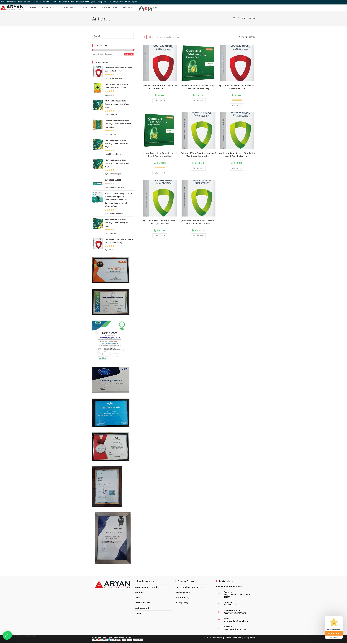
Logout (138, 613)
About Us (46, 2)
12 (246, 37)
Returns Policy (182, 597)
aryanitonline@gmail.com (236, 621)
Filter (128, 54)
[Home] (234, 18)
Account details (142, 602)
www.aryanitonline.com (235, 629)
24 (250, 37)
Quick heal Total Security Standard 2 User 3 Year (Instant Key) (198, 154)
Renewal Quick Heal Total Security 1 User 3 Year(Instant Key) (159, 154)
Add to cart (160, 100)
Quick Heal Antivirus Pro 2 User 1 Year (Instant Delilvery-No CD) (160, 87)
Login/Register (24, 2)
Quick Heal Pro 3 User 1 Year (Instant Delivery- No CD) (237, 87)
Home (3, 2)
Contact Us (217, 637)
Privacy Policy (182, 602)
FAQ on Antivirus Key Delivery (190, 587)
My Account (11, 2)
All (253, 37)
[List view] (150, 37)
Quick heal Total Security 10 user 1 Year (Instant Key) (159, 222)
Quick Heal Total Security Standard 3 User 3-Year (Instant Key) (237, 154)
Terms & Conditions (233, 637)
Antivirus (251, 18)
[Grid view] (144, 37)
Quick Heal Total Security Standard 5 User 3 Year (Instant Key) (198, 222)
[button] (7, 636)
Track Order (36, 2)
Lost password (142, 608)
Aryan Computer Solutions (147, 587)
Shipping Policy (183, 592)
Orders (138, 597)
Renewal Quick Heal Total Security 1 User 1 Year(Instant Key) (198, 87)
